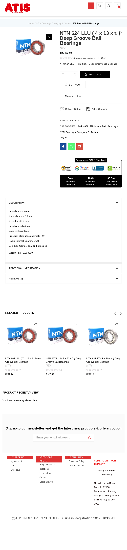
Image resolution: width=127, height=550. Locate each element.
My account (16, 461)
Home (31, 23)
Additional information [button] (24, 268)
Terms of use (46, 473)
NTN (62, 48)
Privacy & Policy (76, 461)
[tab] (63, 202)
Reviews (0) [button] (16, 278)
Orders (43, 477)
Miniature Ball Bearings (86, 23)
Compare (115, 32)
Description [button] (16, 202)
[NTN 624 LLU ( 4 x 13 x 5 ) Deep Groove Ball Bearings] (63, 146)
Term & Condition (76, 465)
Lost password (46, 482)
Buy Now (74, 85)
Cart (13, 465)
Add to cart (97, 74)
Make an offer (73, 96)
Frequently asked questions (48, 466)
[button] (91, 160)
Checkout (15, 470)
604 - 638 (83, 126)
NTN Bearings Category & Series (53, 23)
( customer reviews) (84, 58)
